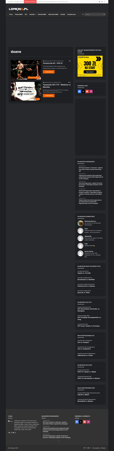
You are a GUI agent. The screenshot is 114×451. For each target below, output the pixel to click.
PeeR (86, 228)
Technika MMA (42, 14)
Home (11, 14)
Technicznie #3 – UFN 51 (53, 63)
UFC (26, 14)
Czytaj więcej (48, 72)
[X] (11, 433)
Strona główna (96, 448)
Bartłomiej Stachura (48, 61)
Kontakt (63, 14)
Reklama (103, 448)
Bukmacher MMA (53, 14)
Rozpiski (32, 14)
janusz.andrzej (89, 251)
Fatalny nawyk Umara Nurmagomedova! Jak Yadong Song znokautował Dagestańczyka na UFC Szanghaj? (64, 1)
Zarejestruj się (71, 14)
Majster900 (88, 236)
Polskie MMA (18, 14)
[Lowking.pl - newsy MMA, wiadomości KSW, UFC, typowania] (18, 9)
